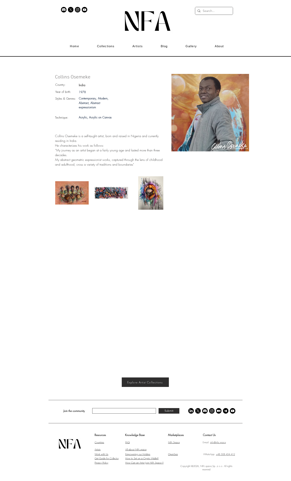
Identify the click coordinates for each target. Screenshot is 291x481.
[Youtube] (84, 9)
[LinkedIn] (191, 411)
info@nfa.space (218, 442)
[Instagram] (77, 9)
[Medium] (219, 411)
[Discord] (64, 9)
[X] (70, 9)
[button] (239, 11)
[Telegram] (225, 411)
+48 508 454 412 (225, 454)
